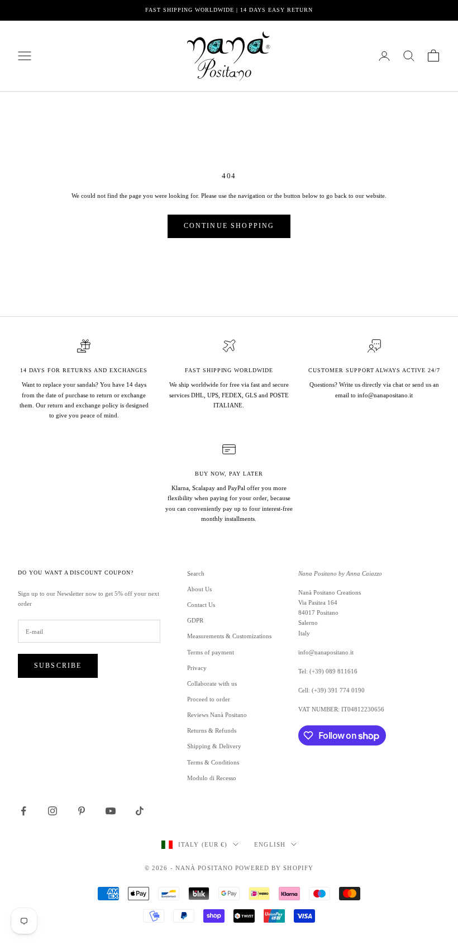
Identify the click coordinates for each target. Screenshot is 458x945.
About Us (199, 589)
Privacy (197, 667)
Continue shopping (229, 226)
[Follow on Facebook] (23, 810)
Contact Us (201, 604)
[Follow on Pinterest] (81, 810)
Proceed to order (208, 699)
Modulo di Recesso (211, 778)
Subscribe (58, 665)
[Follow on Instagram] (52, 810)
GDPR (195, 620)
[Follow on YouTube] (110, 810)
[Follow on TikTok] (139, 810)
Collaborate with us (212, 683)
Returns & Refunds (211, 730)
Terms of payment (210, 652)
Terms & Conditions (213, 762)
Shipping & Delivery (214, 746)
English (269, 844)
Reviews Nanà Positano (217, 714)
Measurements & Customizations (229, 636)
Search (195, 573)
